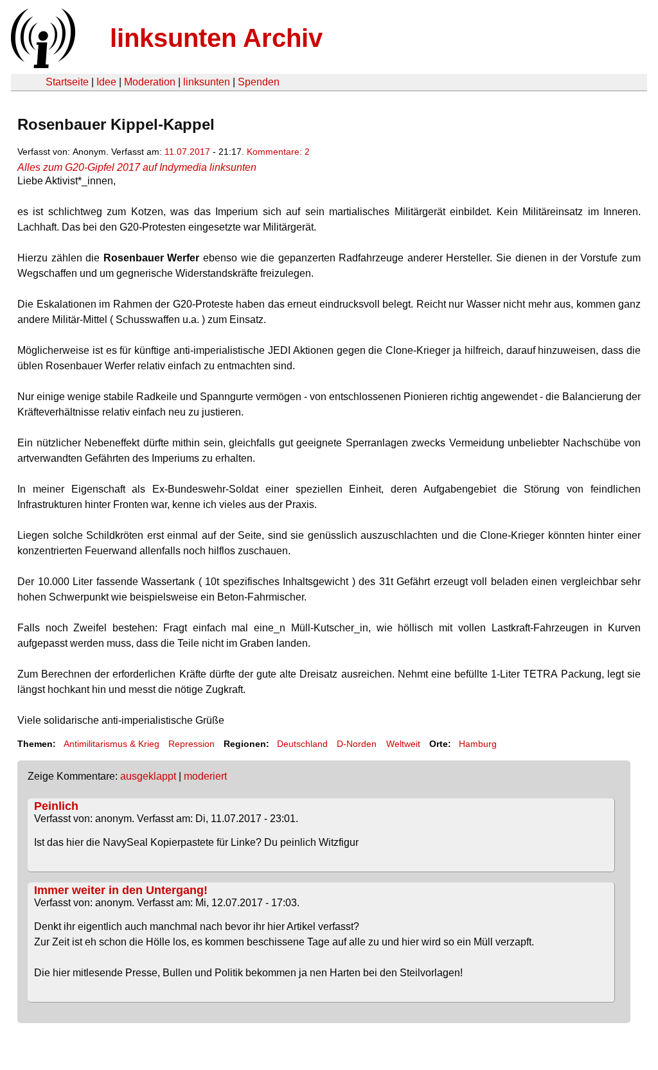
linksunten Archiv (216, 38)
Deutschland (302, 744)
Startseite (67, 81)
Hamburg (478, 744)
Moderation (149, 81)
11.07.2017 (187, 151)
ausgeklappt (148, 776)
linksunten (206, 81)
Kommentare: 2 (278, 151)
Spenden (259, 81)
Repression (191, 744)
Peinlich (56, 806)
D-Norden (357, 744)
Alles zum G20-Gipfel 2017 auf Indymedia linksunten (136, 167)
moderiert (205, 776)
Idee (106, 81)
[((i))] (42, 64)
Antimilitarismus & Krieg (111, 744)
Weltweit (403, 744)
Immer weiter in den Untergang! (121, 890)
